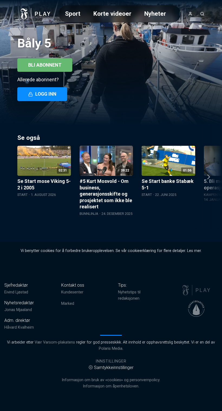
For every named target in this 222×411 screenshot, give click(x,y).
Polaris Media (110, 348)
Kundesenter (72, 292)
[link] (35, 13)
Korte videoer (112, 13)
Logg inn (45, 94)
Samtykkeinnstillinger (113, 367)
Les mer (194, 250)
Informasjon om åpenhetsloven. (111, 386)
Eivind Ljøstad (16, 292)
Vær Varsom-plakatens (55, 342)
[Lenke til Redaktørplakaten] (196, 308)
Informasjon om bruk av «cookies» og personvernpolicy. (111, 380)
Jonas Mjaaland (18, 310)
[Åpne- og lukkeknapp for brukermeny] (190, 13)
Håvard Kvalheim (19, 327)
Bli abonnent (44, 65)
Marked (67, 303)
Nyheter (155, 13)
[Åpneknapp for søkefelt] (202, 13)
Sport (72, 13)
